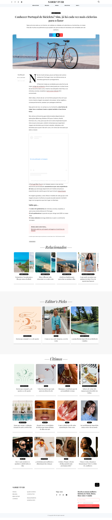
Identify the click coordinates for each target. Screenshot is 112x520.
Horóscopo (27, 336)
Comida (15, 498)
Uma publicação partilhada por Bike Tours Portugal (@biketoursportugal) (48, 180)
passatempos (31, 498)
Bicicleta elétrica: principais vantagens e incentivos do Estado (47, 230)
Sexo (67, 422)
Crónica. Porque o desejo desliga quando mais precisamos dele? (66, 464)
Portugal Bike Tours (36, 184)
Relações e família (88, 274)
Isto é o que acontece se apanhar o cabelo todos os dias (23, 464)
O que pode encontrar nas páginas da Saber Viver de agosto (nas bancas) (88, 279)
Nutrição (44, 458)
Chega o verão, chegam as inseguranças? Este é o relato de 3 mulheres (88, 464)
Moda (57, 5)
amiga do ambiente (39, 86)
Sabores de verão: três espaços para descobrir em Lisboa (89, 391)
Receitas (67, 5)
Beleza (47, 5)
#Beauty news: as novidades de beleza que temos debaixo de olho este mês (45, 427)
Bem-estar (35, 5)
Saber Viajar (56, 13)
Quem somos (31, 492)
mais (77, 5)
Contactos (31, 494)
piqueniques (62, 191)
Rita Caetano (21, 77)
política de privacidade (88, 502)
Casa (46, 386)
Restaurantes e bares (89, 386)
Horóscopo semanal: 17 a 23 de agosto (27, 339)
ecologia (32, 241)
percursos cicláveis (53, 91)
